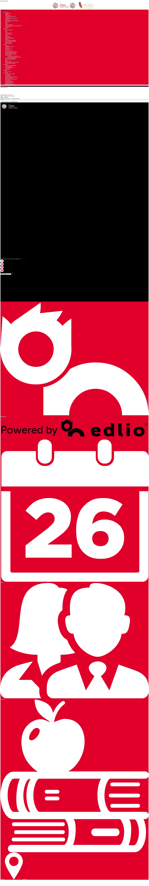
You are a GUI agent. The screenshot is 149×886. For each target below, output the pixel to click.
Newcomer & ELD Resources (10, 53)
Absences (7, 45)
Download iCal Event (15, 98)
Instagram (1, 92)
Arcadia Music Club (9, 66)
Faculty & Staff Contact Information (11, 20)
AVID (6, 31)
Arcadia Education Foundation (10, 65)
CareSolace (7, 47)
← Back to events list (5, 101)
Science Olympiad (8, 42)
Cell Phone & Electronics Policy (11, 18)
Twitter (1, 90)
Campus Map (7, 17)
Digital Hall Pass (8, 37)
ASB (6, 30)
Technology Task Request (10, 84)
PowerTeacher (7, 79)
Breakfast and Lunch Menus (12, 55)
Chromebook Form (8, 34)
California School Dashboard (10, 16)
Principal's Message (8, 24)
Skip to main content (4, 0)
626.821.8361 (22, 258)
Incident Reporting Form (9, 38)
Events (1, 99)
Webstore (7, 27)
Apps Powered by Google (10, 73)
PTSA (6, 60)
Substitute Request (8, 83)
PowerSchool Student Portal (10, 41)
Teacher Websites (8, 43)
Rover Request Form (9, 81)
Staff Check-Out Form (9, 82)
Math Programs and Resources (10, 52)
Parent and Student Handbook (10, 40)
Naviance (7, 39)
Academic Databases (9, 29)
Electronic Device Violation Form (11, 76)
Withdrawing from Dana (9, 46)
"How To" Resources (9, 50)
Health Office (7, 21)
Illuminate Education (9, 77)
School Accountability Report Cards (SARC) (13, 25)
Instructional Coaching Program (11, 78)
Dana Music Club (8, 48)
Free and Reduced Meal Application (14, 57)
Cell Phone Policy (8, 32)
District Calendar (8, 71)
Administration (8, 13)
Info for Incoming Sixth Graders (11, 51)
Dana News (7, 36)
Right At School (8, 61)
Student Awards (8, 26)
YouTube (1, 93)
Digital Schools (8, 75)
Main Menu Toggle (4, 10)
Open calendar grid (13, 101)
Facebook (1, 88)
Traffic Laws (7, 69)
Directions (25, 879)
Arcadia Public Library (9, 67)
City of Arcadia (8, 68)
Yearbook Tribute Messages (10, 63)
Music (6, 23)
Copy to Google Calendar (5, 98)
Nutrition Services (8, 54)
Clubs (6, 35)
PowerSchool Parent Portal (10, 59)
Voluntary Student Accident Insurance (12, 62)
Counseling (7, 19)
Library (6, 22)
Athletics (6, 14)
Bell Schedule (7, 15)
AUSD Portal (7, 74)
